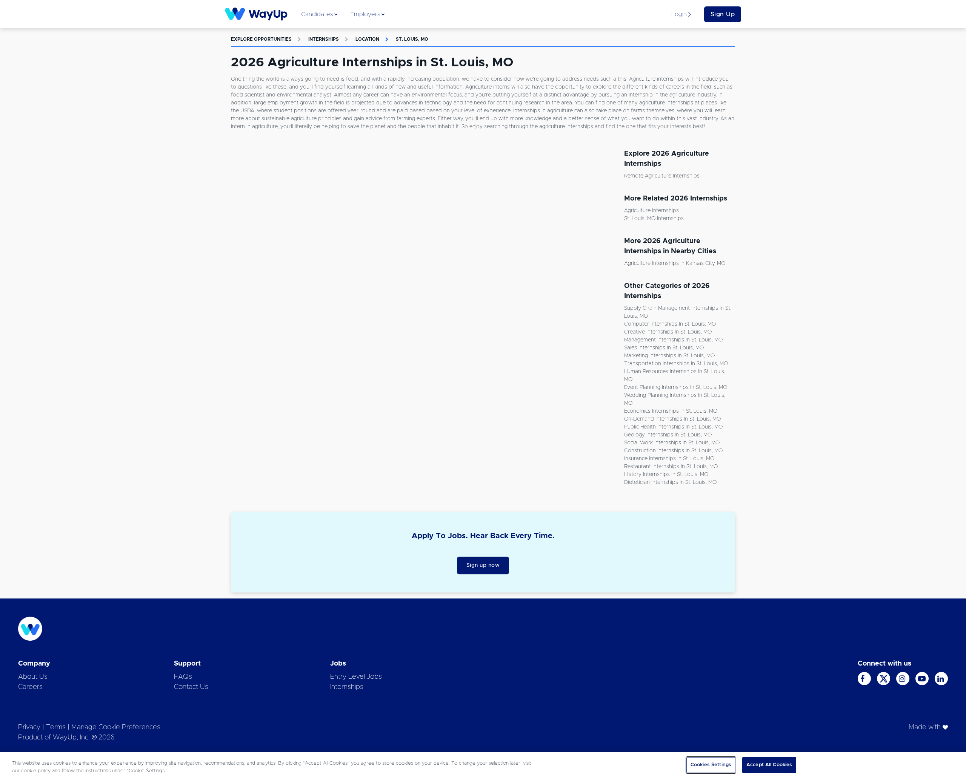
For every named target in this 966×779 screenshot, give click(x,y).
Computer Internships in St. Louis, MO (670, 324)
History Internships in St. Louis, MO (666, 474)
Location (367, 39)
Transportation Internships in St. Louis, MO (676, 363)
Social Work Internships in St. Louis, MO (672, 442)
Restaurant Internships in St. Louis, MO (671, 466)
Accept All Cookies (769, 764)
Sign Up (723, 14)
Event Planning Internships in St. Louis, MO (675, 387)
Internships (323, 39)
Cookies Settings (711, 764)
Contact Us (191, 687)
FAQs (183, 676)
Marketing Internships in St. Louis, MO (669, 355)
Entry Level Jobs (356, 676)
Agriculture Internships (651, 210)
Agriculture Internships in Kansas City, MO (674, 263)
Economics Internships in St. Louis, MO (670, 411)
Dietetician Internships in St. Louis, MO (670, 482)
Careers (30, 687)
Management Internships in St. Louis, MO (673, 340)
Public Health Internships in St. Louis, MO (673, 427)
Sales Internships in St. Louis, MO (664, 347)
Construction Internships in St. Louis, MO (673, 450)
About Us (33, 676)
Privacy (29, 727)
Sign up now (483, 565)
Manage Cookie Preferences (115, 727)
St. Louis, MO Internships (654, 218)
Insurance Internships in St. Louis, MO (669, 458)
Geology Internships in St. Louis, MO (668, 435)
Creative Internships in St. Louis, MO (668, 332)
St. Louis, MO (412, 39)
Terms (56, 727)
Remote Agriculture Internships (662, 176)
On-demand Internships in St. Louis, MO (672, 419)
